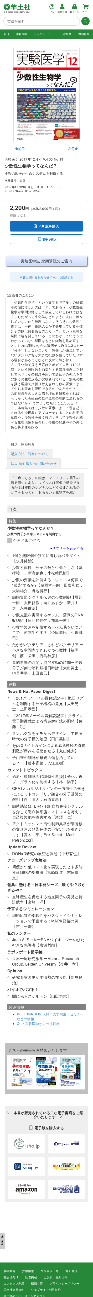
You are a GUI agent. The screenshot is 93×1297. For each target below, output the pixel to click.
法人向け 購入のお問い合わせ (34, 463)
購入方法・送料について (30, 453)
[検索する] (85, 21)
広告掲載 (31, 1277)
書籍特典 (83, 34)
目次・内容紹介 (23, 443)
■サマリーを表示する (66, 548)
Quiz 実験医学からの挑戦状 (38, 1023)
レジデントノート (45, 34)
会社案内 (10, 1271)
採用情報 (28, 1271)
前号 (21, 148)
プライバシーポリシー (64, 1283)
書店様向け (11, 1277)
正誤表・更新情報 (55, 1277)
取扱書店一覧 (49, 1271)
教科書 (67, 34)
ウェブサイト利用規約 (46, 1289)
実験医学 (21, 34)
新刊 (6, 34)
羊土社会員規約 (14, 1289)
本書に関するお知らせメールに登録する (46, 277)
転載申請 (37, 1283)
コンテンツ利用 (14, 1283)
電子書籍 (71, 1271)
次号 (71, 148)
